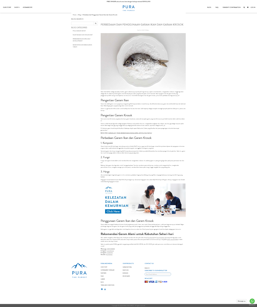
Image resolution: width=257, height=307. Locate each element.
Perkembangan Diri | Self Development (81, 40)
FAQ (216, 7)
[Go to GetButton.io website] (252, 305)
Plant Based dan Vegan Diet (83, 35)
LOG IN (253, 7)
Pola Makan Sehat (79, 31)
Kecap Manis (126, 276)
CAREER (103, 279)
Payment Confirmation (232, 7)
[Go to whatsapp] (252, 301)
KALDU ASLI (126, 270)
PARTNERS (103, 273)
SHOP (16, 7)
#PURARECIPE (27, 7)
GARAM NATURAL (127, 267)
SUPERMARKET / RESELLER (107, 270)
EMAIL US (147, 268)
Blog (79, 15)
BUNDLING (125, 273)
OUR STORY (7, 7)
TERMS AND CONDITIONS (107, 285)
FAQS (102, 276)
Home (74, 15)
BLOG (209, 7)
